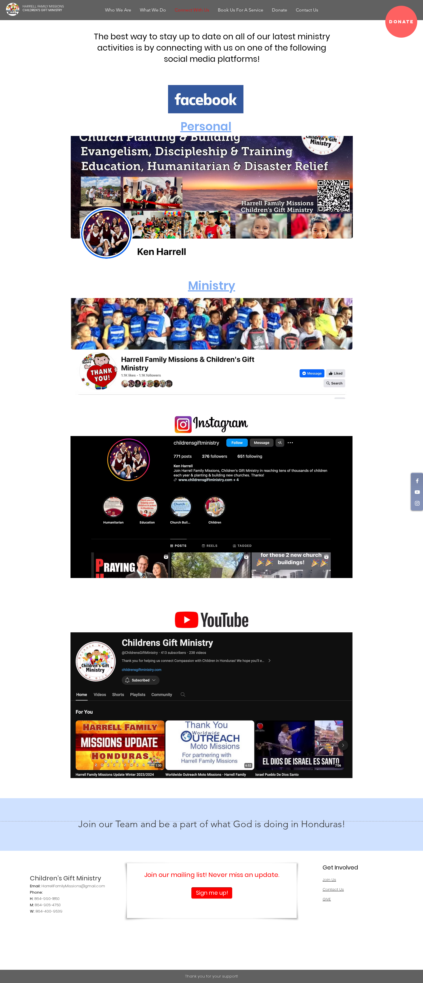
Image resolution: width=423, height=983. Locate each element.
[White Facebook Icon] (417, 481)
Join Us (329, 879)
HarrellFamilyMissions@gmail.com (73, 886)
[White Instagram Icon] (417, 503)
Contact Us (333, 889)
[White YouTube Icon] (417, 492)
